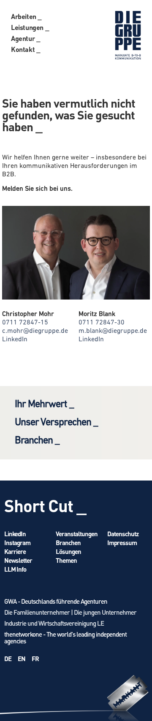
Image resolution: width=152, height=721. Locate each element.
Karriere (15, 551)
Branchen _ (37, 441)
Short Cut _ (45, 505)
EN (21, 658)
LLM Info (15, 569)
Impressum (122, 542)
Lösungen (68, 551)
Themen (66, 560)
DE (7, 658)
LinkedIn (14, 339)
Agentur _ (25, 38)
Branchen (68, 542)
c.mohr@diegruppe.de (35, 331)
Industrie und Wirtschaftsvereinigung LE (54, 623)
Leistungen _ (30, 27)
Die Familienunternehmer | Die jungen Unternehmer (70, 612)
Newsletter (18, 560)
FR (35, 658)
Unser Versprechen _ (56, 423)
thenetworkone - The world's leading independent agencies (65, 637)
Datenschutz (122, 533)
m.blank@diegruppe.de (113, 331)
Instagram (17, 542)
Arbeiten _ (26, 16)
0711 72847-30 (102, 322)
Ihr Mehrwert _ (44, 405)
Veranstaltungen (77, 533)
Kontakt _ (25, 49)
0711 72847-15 (25, 322)
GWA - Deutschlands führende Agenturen (55, 601)
